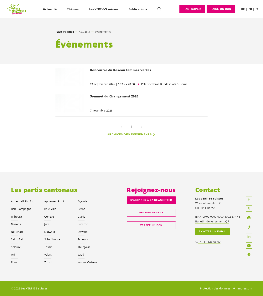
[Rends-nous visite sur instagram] (249, 218)
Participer (192, 9)
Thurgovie (84, 247)
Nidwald (49, 232)
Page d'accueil (64, 31)
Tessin (48, 247)
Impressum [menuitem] (244, 288)
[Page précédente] (121, 126)
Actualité (84, 31)
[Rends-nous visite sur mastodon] (249, 255)
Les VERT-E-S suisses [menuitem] (103, 9)
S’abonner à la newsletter (151, 200)
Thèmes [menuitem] (73, 9)
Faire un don (221, 9)
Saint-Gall (17, 239)
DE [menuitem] (243, 9)
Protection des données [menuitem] (215, 288)
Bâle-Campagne (21, 209)
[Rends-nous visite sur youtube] (249, 245)
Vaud (81, 254)
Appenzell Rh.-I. (54, 201)
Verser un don (151, 225)
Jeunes (87, 262)
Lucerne (83, 224)
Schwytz (83, 239)
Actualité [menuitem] (50, 9)
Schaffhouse (52, 239)
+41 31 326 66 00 (209, 241)
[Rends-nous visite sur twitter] (249, 208)
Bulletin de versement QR (212, 221)
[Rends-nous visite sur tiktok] (249, 227)
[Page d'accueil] (17, 9)
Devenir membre (151, 212)
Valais (48, 254)
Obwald (83, 232)
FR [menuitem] (250, 9)
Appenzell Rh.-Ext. (22, 201)
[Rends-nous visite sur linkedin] (249, 236)
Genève (49, 216)
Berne (81, 209)
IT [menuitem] (256, 9)
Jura (46, 224)
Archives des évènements (129, 134)
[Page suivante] (141, 126)
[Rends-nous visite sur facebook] (249, 199)
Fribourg (16, 216)
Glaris (81, 216)
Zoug (14, 262)
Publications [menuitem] (138, 9)
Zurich (48, 262)
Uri (13, 254)
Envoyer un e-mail (212, 231)
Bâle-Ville (50, 209)
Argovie (82, 201)
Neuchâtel (17, 232)
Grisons (16, 224)
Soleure (16, 247)
